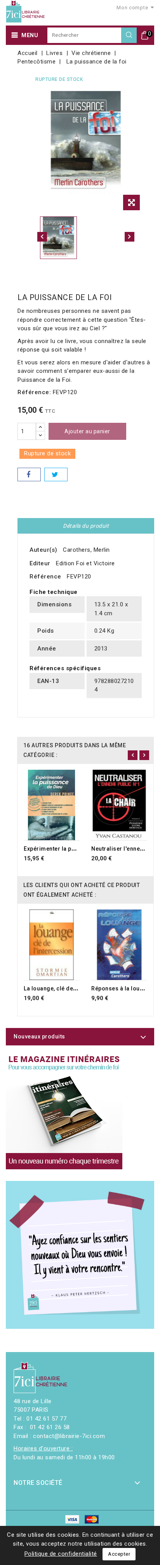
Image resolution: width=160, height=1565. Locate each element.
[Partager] (29, 474)
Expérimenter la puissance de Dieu (71, 849)
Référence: (34, 392)
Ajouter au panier (87, 431)
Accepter (119, 1554)
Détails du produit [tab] (86, 526)
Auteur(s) (43, 549)
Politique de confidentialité (60, 1553)
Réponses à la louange (122, 988)
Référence (45, 576)
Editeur (40, 563)
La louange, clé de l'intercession (68, 988)
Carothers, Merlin (86, 549)
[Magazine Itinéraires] (64, 1111)
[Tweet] (56, 474)
